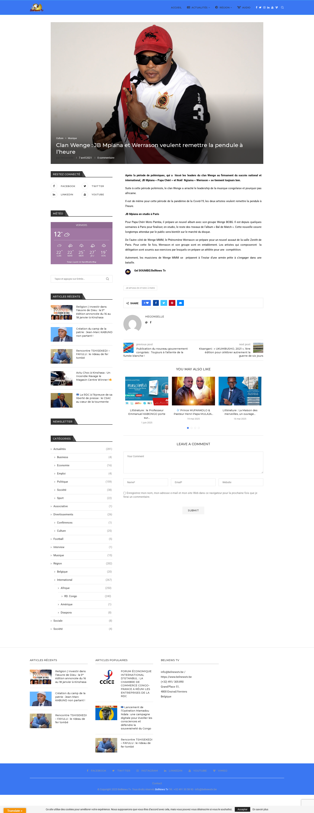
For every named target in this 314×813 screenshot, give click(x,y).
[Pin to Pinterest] (172, 303)
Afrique (86, 588)
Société (84, 490)
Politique (84, 481)
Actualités (199, 7)
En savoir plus (260, 809)
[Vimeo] (276, 7)
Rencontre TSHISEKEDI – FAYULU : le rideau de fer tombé (93, 354)
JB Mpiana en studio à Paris (140, 288)
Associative (82, 506)
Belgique (84, 571)
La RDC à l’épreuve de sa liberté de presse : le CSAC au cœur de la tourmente (94, 398)
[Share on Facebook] (156, 303)
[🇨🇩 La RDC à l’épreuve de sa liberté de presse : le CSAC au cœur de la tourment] (62, 400)
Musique (72, 138)
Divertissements (82, 514)
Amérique (86, 604)
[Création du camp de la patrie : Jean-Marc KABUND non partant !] (62, 334)
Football (82, 539)
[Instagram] (264, 7)
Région (224, 7)
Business (84, 457)
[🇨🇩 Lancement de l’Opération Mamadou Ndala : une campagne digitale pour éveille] (106, 713)
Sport (84, 498)
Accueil (176, 7)
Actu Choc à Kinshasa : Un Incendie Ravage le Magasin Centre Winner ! (93, 376)
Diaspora (86, 612)
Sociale (82, 620)
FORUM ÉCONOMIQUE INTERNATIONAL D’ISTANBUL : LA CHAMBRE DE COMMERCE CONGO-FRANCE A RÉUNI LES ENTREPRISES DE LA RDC (136, 684)
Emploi (84, 473)
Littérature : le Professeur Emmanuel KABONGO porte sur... (146, 414)
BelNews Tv (161, 789)
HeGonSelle (67, 157)
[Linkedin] (268, 7)
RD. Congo (87, 596)
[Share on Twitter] (163, 303)
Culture (59, 138)
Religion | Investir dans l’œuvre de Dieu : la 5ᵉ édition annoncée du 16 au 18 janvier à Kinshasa (93, 312)
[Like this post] (147, 303)
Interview (82, 547)
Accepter (242, 809)
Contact (157, 783)
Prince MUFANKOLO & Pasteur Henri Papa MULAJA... (193, 412)
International (84, 579)
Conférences (84, 522)
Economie (84, 465)
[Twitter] (260, 7)
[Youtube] (272, 7)
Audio (245, 7)
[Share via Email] (180, 303)
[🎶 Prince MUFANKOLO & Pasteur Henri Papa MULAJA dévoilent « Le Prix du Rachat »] (193, 391)
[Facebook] (256, 7)
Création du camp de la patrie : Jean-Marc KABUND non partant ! (94, 332)
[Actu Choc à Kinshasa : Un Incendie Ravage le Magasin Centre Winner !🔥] (62, 378)
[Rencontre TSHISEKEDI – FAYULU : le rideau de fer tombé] (62, 356)
